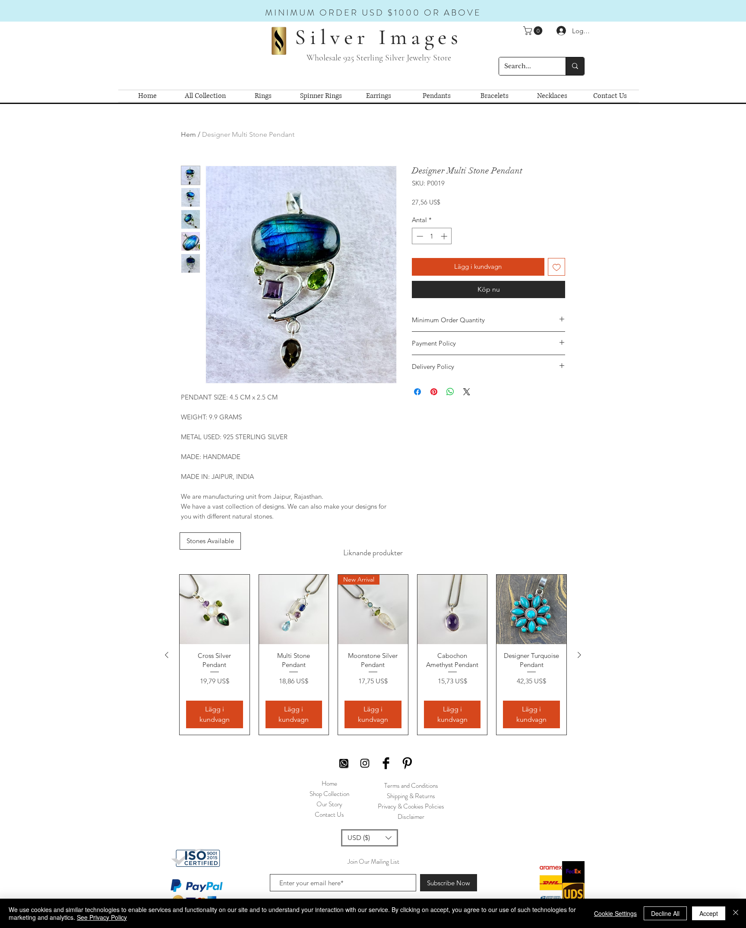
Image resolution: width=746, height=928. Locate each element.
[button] (533, 30)
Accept (708, 913)
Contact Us (329, 814)
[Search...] (575, 66)
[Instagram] (365, 763)
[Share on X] (467, 392)
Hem (188, 134)
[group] (373, 655)
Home (329, 783)
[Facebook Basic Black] (386, 763)
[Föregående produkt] (166, 655)
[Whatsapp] (344, 763)
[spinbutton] (432, 236)
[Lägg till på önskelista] (557, 267)
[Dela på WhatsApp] (450, 392)
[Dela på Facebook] (417, 392)
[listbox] (369, 837)
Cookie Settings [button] (615, 913)
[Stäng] (735, 913)
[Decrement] (419, 236)
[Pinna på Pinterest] (434, 392)
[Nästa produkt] (579, 655)
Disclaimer (411, 816)
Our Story (329, 804)
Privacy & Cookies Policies (411, 806)
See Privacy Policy (102, 917)
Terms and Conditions (411, 785)
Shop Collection (329, 794)
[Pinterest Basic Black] (407, 763)
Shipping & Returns (411, 796)
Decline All (665, 913)
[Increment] (445, 236)
